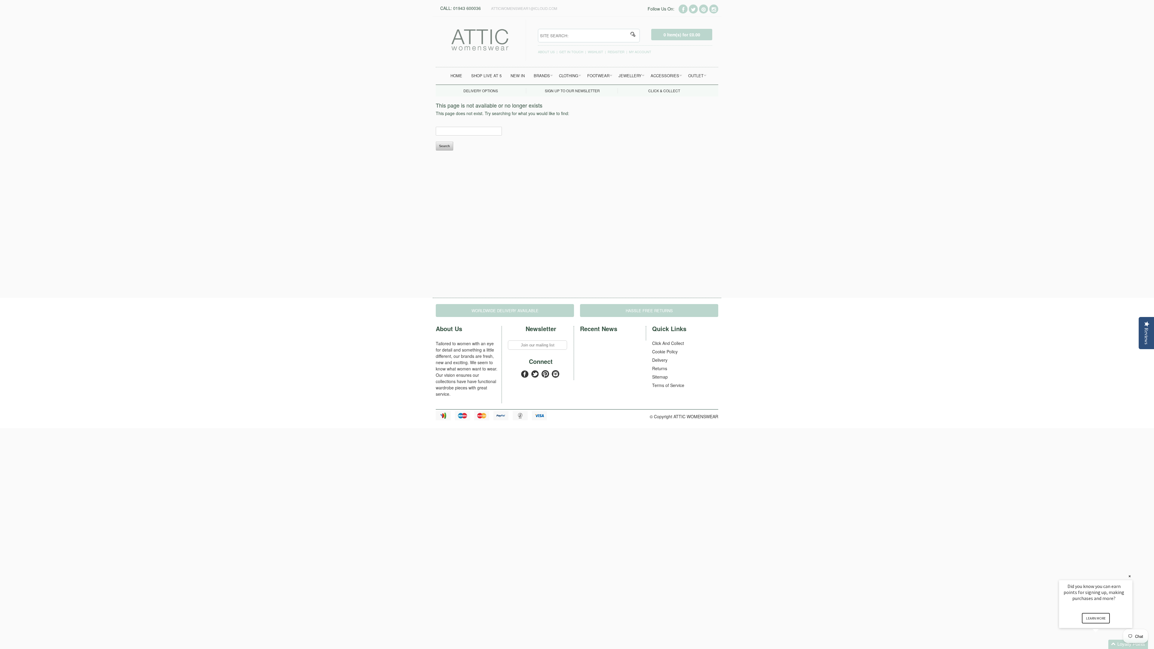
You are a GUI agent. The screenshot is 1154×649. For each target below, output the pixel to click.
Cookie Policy (665, 352)
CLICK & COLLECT (664, 90)
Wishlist (595, 51)
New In (518, 75)
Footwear (598, 75)
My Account (640, 51)
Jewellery (630, 75)
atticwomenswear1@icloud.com (524, 8)
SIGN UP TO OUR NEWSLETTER (572, 90)
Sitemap (660, 377)
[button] (1103, 644)
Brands (542, 75)
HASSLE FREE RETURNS (649, 310)
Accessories (665, 75)
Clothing (568, 75)
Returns (659, 368)
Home (456, 75)
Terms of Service (668, 385)
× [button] (1129, 576)
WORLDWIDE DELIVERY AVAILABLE (505, 310)
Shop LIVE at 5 (486, 75)
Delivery (659, 360)
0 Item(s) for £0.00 (682, 34)
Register (616, 51)
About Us (546, 51)
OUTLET (696, 75)
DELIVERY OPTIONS (480, 90)
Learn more (1096, 618)
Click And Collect (668, 343)
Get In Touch (571, 51)
